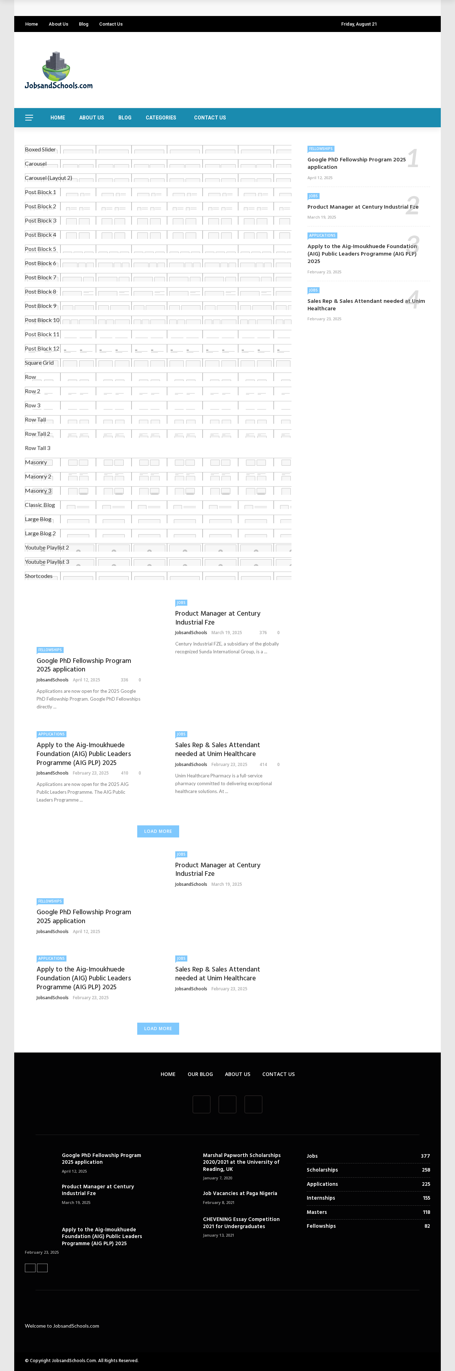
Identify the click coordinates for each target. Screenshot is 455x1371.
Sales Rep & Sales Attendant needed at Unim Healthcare (217, 750)
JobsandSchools (53, 680)
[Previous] (30, 1268)
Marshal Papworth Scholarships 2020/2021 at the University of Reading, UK (242, 1162)
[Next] (42, 1268)
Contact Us (111, 24)
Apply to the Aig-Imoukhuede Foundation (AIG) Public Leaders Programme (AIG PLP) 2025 (84, 754)
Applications (51, 734)
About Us (58, 24)
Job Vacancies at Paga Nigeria (240, 1193)
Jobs (181, 602)
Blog (84, 24)
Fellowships (50, 649)
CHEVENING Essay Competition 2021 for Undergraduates (241, 1223)
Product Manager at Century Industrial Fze (218, 618)
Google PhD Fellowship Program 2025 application (95, 8)
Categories (161, 118)
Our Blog (200, 1074)
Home (31, 24)
